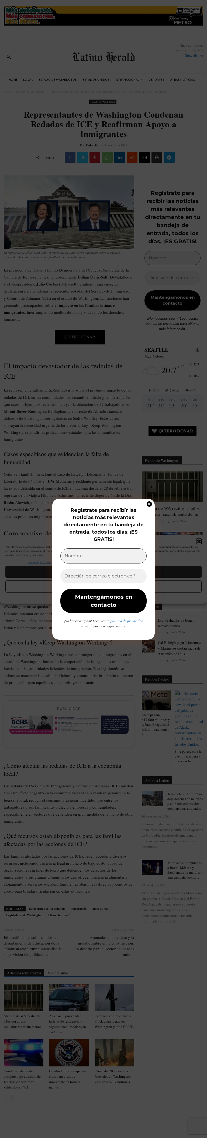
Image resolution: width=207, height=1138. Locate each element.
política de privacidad (127, 620)
